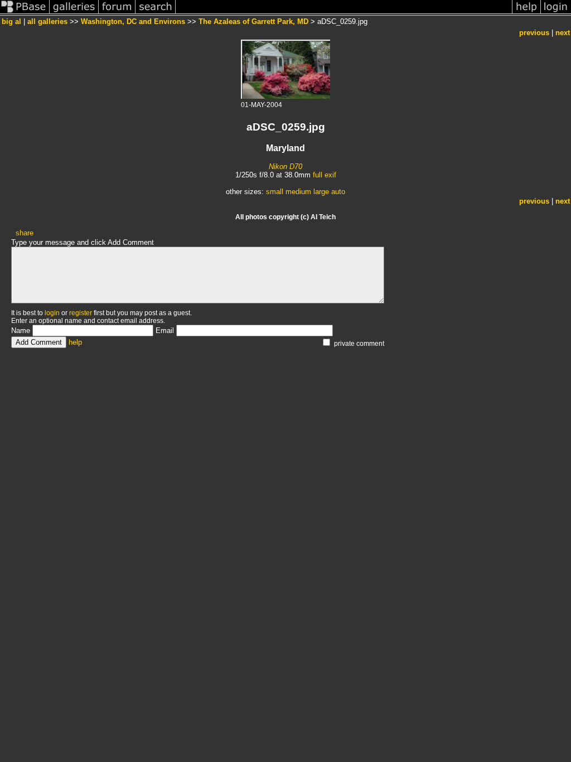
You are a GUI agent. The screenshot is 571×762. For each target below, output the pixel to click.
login (52, 313)
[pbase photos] (25, 13)
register (80, 313)
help (75, 342)
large (321, 191)
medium (298, 191)
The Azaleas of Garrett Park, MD (253, 21)
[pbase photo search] (156, 13)
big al (11, 21)
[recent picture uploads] (74, 13)
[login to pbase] (556, 13)
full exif (324, 175)
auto (338, 191)
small (274, 191)
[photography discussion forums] (117, 13)
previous (534, 32)
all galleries (47, 21)
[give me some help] (526, 13)
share (24, 233)
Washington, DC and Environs (133, 21)
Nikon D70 (285, 166)
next (562, 32)
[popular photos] (344, 13)
